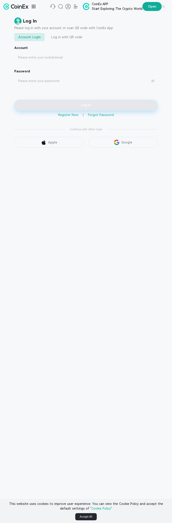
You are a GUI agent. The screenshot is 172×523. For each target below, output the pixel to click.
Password (22, 71)
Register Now (68, 115)
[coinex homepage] (17, 6)
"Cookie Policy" (101, 508)
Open (152, 6)
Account (21, 48)
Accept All (86, 516)
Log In (86, 105)
